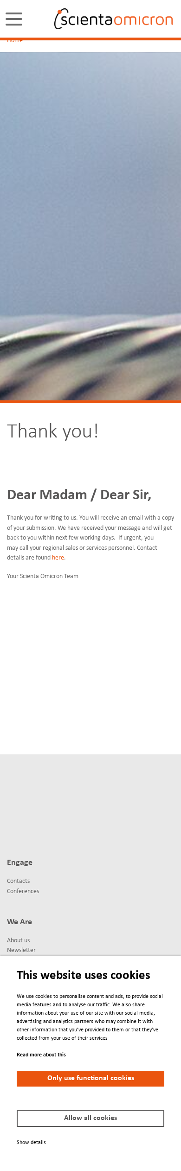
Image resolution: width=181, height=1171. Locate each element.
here (58, 557)
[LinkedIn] (11, 798)
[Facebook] (45, 798)
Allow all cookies (90, 1118)
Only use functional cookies (90, 1078)
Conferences (23, 891)
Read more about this (41, 1055)
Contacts (18, 881)
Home (15, 41)
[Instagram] (28, 831)
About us (18, 940)
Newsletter (21, 950)
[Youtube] (11, 831)
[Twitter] (28, 798)
